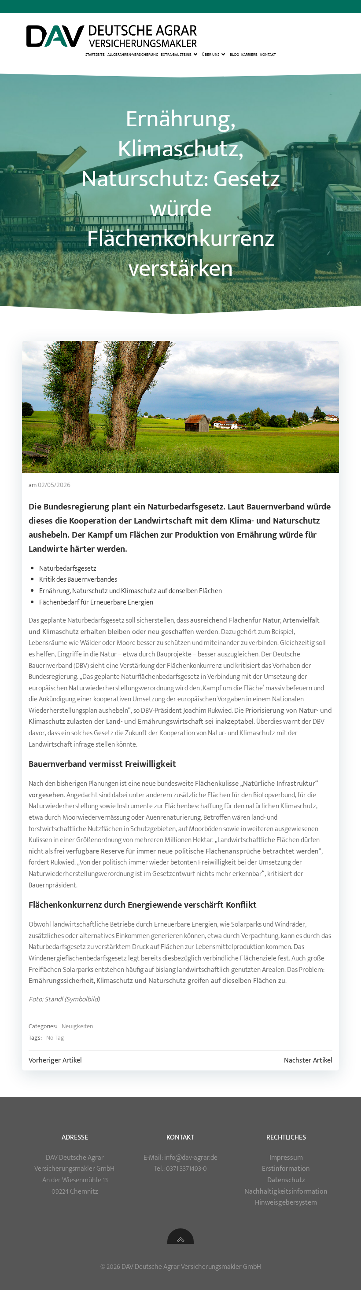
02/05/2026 (54, 484)
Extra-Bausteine (176, 54)
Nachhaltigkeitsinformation (286, 1192)
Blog (234, 54)
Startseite (95, 54)
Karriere (249, 54)
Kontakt (268, 54)
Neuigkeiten (77, 1026)
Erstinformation (286, 1169)
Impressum (286, 1158)
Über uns (210, 54)
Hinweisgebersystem (286, 1203)
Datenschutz (286, 1180)
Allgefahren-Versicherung (132, 54)
